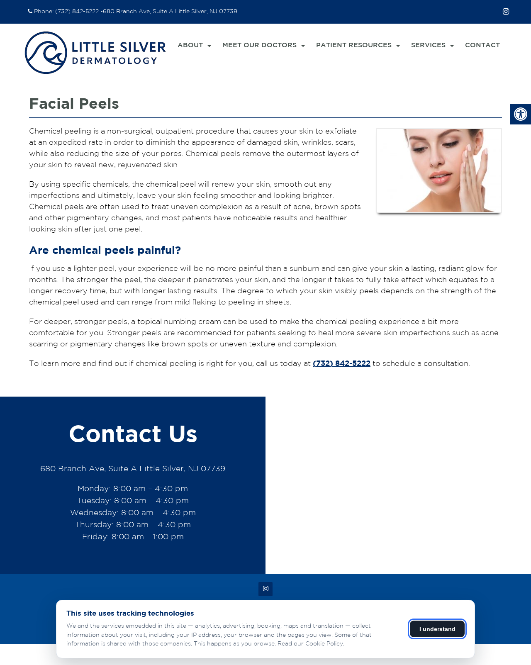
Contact (482, 45)
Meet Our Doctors (259, 45)
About (190, 45)
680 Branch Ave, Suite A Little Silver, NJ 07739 (170, 11)
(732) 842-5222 (77, 11)
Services (428, 45)
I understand (437, 629)
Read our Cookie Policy (310, 643)
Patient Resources (354, 45)
